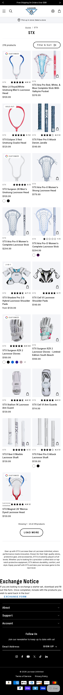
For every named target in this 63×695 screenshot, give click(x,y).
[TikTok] (40, 656)
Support (7, 615)
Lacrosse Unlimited (6, 504)
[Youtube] (28, 656)
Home (28, 27)
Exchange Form (15, 596)
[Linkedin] (46, 656)
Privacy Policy (41, 676)
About (6, 608)
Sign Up (48, 646)
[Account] (52, 11)
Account (7, 623)
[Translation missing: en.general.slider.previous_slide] (3, 2)
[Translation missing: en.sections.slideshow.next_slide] (60, 2)
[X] (34, 656)
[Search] (10, 11)
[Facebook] (22, 656)
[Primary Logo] (31, 11)
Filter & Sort (44, 45)
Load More (31, 532)
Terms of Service (23, 676)
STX (4, 82)
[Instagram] (16, 656)
